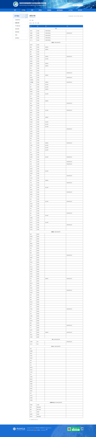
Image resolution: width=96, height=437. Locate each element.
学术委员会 (17, 25)
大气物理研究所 (75, 1)
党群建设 (49, 10)
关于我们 (24, 10)
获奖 (16, 35)
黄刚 (31, 84)
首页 (15, 10)
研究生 (40, 10)
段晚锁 (31, 58)
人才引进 (70, 10)
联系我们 (17, 38)
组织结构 (17, 28)
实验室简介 (17, 19)
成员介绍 (17, 22)
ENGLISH (80, 1)
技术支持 (80, 10)
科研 (32, 10)
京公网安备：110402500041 (41, 430)
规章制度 (17, 31)
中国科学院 (70, 1)
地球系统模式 (60, 10)
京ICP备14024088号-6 (30, 430)
